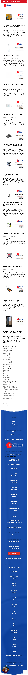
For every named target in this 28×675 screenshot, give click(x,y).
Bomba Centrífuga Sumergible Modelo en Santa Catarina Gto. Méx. (13, 204)
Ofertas (14, 619)
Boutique (10, 460)
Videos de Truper (14, 534)
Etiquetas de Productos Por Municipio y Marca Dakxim (14, 663)
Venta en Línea (6, 400)
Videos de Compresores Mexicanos (14, 539)
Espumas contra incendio (9, 393)
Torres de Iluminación (7, 399)
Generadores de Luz (7, 361)
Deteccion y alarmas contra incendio (11, 389)
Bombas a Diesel (6, 348)
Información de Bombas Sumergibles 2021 (14, 525)
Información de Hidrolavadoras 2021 (14, 527)
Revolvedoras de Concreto (8, 381)
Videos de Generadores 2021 (14, 541)
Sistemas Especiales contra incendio (11, 397)
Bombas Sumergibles (7, 352)
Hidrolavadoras (6, 363)
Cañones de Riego (6, 354)
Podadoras (5, 379)
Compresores (5, 357)
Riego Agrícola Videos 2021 (14, 532)
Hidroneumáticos (6, 365)
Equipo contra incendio (8, 391)
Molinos (4, 370)
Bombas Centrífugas (7, 350)
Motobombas (5, 372)
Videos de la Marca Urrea (14, 543)
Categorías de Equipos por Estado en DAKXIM (14, 665)
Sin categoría (5, 385)
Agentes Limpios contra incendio (10, 388)
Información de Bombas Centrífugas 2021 (14, 522)
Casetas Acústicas (6, 355)
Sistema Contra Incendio (9, 395)
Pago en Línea (6, 377)
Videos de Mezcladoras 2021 (14, 546)
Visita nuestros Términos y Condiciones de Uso (14, 439)
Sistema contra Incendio (8, 386)
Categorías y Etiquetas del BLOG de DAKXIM (14, 659)
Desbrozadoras (6, 359)
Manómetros (5, 368)
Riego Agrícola (6, 383)
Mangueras (5, 366)
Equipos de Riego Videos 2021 (14, 520)
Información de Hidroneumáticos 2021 (14, 529)
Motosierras (5, 375)
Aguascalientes (14, 571)
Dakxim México (14, 667)
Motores (4, 374)
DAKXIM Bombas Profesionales (8, 28)
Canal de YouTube (13, 553)
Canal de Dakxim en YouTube (14, 548)
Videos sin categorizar (14, 536)
